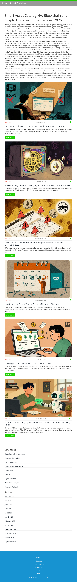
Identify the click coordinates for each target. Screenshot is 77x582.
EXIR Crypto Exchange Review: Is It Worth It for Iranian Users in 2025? (35, 126)
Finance (7, 475)
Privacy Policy (38, 567)
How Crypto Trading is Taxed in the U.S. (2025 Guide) (28, 363)
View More (10, 137)
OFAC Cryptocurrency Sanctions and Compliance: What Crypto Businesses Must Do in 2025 (37, 244)
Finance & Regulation (12, 458)
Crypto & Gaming (11, 462)
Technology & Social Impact (14, 466)
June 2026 (8, 505)
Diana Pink (8, 122)
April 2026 (8, 513)
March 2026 (9, 517)
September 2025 (10, 542)
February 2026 (10, 521)
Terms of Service (38, 564)
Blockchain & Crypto (12, 483)
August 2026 (9, 496)
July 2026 (8, 500)
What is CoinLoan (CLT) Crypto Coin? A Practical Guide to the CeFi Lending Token (37, 423)
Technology (9, 470)
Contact (38, 573)
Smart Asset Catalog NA (15, 3)
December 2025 (10, 529)
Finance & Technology (12, 487)
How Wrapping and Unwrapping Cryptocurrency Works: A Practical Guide (37, 185)
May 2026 (8, 509)
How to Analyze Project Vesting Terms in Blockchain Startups (32, 304)
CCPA (38, 570)
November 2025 (10, 533)
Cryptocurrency (10, 479)
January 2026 (9, 525)
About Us (38, 561)
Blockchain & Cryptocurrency (15, 454)
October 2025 (9, 538)
